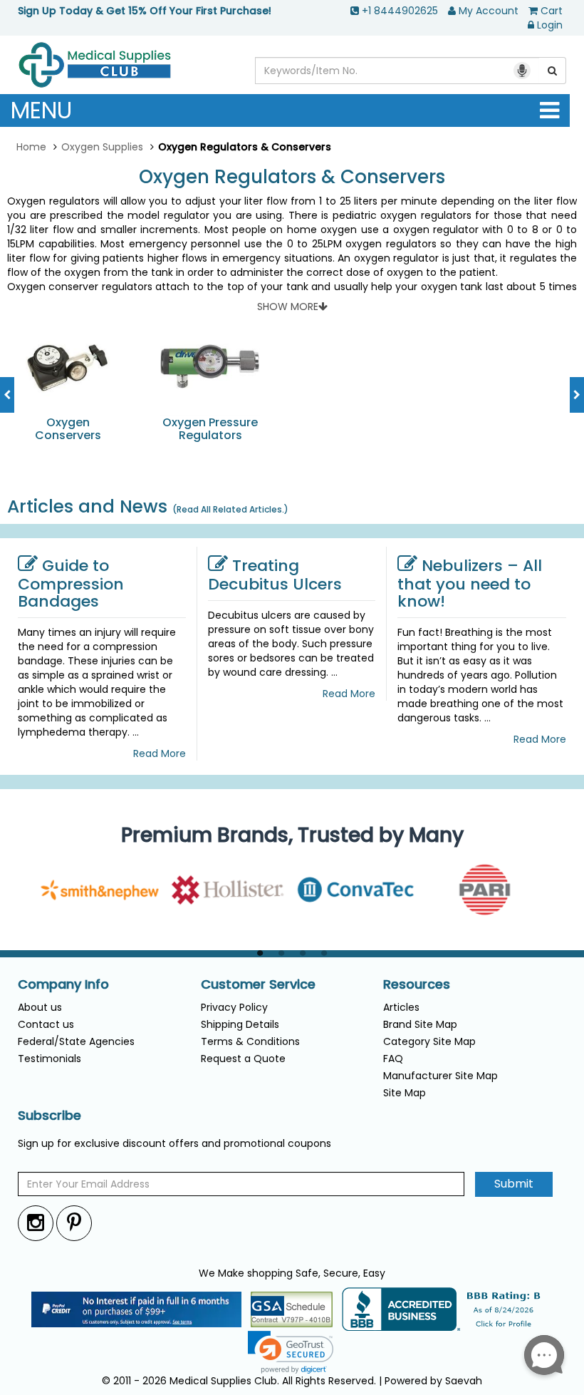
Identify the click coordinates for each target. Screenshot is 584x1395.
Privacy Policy (234, 1007)
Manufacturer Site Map (440, 1076)
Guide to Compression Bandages (71, 583)
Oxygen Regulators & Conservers (292, 177)
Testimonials (49, 1058)
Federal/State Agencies (76, 1041)
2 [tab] (281, 954)
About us (40, 1007)
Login (550, 25)
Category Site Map (429, 1041)
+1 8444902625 (400, 11)
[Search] (552, 70)
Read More (159, 753)
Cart (552, 11)
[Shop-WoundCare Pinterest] (74, 1223)
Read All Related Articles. (230, 509)
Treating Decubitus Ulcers (275, 575)
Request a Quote (243, 1058)
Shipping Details (240, 1024)
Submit (513, 1183)
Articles (401, 1007)
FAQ (393, 1058)
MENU (41, 110)
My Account (488, 11)
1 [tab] (260, 954)
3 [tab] (303, 954)
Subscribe (49, 1115)
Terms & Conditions (250, 1041)
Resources (416, 984)
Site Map (404, 1093)
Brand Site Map (420, 1024)
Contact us (46, 1024)
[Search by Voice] (522, 70)
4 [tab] (324, 954)
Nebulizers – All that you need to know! (469, 583)
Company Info (63, 984)
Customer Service (258, 984)
